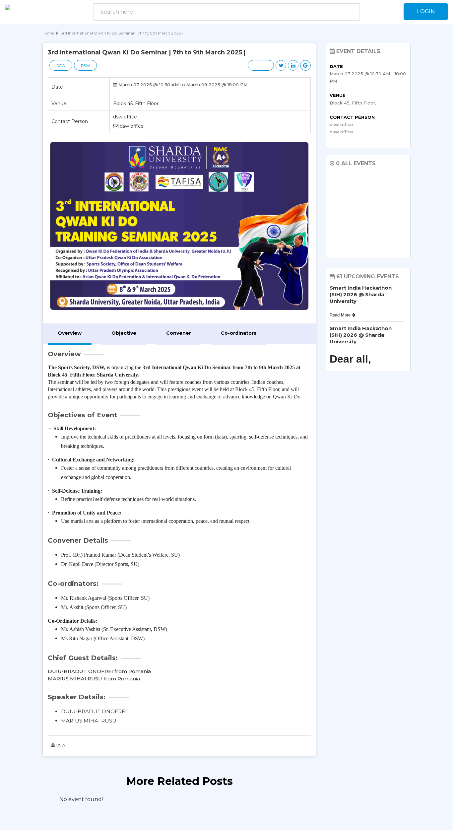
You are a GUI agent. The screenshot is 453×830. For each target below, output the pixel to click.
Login (426, 11)
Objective (123, 333)
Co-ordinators (238, 333)
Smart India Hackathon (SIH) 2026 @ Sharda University (361, 294)
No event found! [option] (81, 799)
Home (48, 33)
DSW (60, 65)
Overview (70, 333)
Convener (178, 333)
